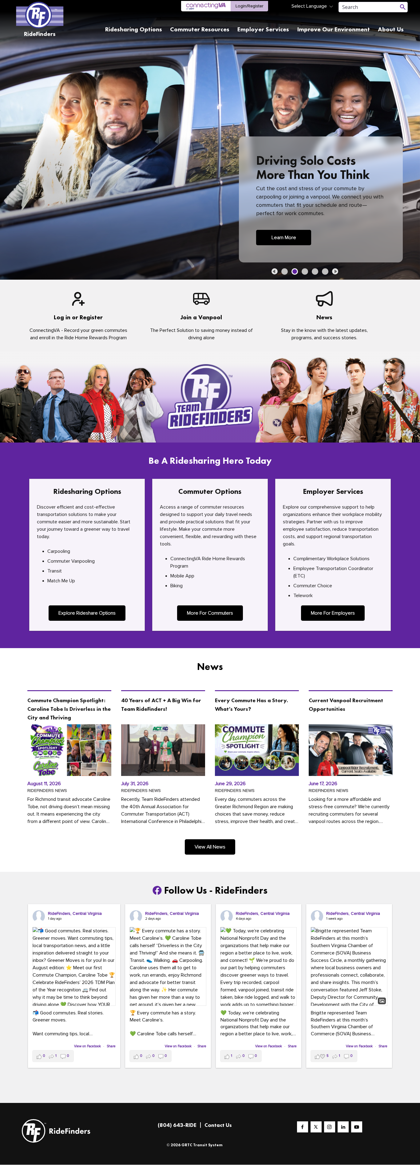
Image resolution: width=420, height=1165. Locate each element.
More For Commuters (210, 613)
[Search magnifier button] (402, 7)
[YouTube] (356, 1126)
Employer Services (263, 29)
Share (111, 1046)
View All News (210, 847)
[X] (316, 1126)
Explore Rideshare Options (87, 613)
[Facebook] (302, 1126)
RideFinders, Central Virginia (75, 913)
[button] (274, 271)
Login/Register (249, 6)
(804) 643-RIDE (177, 1124)
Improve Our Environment (333, 29)
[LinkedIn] (343, 1126)
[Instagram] (329, 1126)
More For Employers (333, 613)
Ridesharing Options (133, 29)
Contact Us (218, 1124)
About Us (391, 29)
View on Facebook (88, 1046)
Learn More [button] (283, 237)
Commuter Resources (199, 29)
